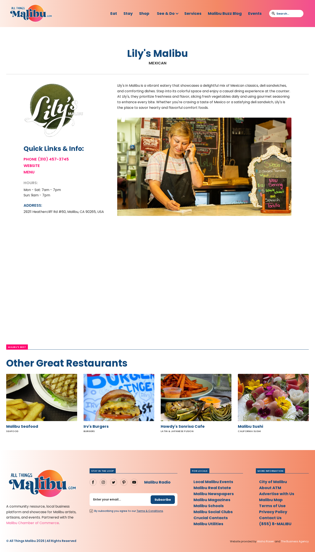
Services (192, 13)
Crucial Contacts (211, 517)
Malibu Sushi (250, 426)
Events (255, 13)
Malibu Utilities (208, 523)
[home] (30, 13)
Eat (113, 13)
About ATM (270, 487)
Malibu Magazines (212, 499)
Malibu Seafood (22, 426)
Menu (29, 172)
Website (32, 166)
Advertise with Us (276, 493)
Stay (128, 13)
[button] (168, 14)
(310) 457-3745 (53, 159)
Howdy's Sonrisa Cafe (183, 426)
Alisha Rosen (265, 541)
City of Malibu (273, 481)
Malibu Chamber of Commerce (32, 522)
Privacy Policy (273, 511)
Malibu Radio (157, 482)
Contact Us (270, 517)
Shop (144, 13)
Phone (30, 159)
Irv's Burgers (96, 426)
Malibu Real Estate (212, 487)
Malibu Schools (209, 505)
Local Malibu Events (213, 481)
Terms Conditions (149, 511)
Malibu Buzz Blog (225, 13)
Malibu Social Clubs (213, 511)
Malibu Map (271, 499)
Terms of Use (272, 505)
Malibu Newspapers (214, 493)
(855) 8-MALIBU (275, 523)
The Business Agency (295, 541)
